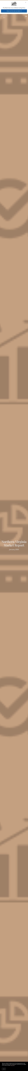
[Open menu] (26, 16)
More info (13, 1065)
